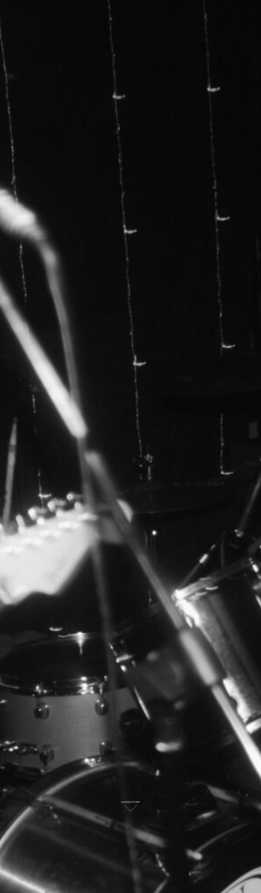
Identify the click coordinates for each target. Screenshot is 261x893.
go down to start (130, 802)
